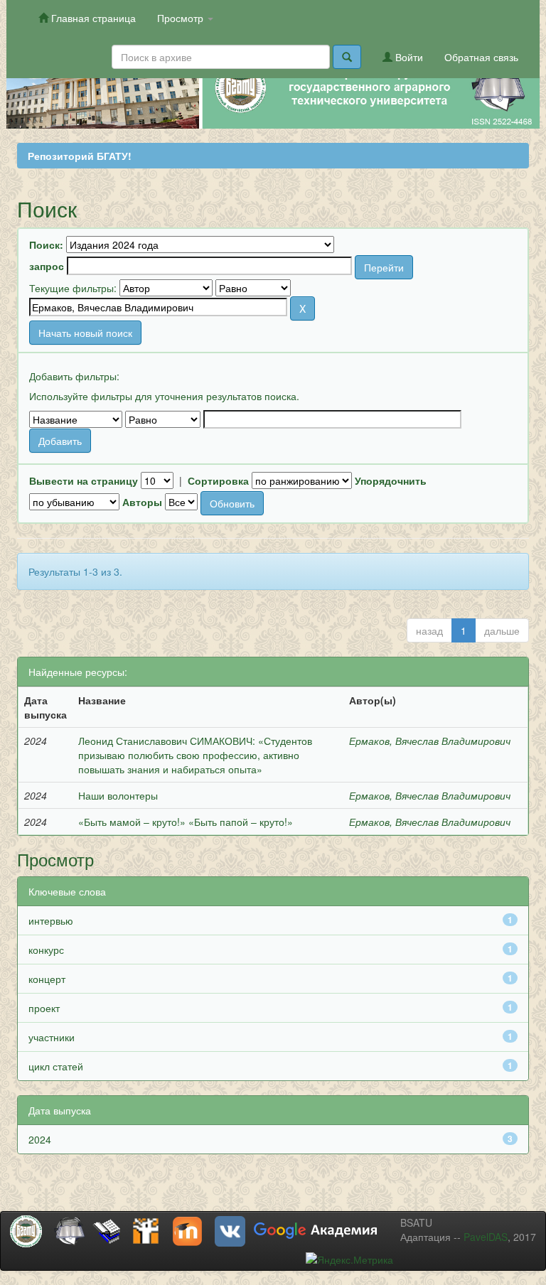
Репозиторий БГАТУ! (80, 156)
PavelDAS (486, 1237)
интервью (50, 920)
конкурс (46, 949)
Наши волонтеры (118, 795)
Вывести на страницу (83, 480)
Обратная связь (481, 57)
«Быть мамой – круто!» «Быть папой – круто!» (185, 821)
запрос (46, 266)
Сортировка (218, 480)
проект (44, 1008)
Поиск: (46, 244)
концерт (46, 979)
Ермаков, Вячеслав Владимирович (429, 740)
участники (51, 1037)
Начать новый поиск (85, 333)
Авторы (142, 502)
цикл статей (55, 1066)
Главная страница (92, 18)
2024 (39, 1139)
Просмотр (181, 18)
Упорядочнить (391, 480)
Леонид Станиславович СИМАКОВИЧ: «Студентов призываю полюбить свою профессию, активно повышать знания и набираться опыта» (195, 754)
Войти (407, 57)
